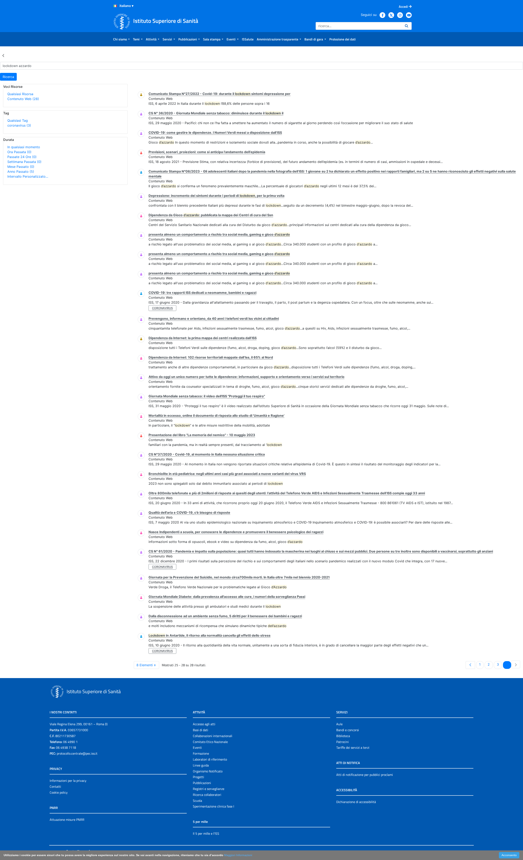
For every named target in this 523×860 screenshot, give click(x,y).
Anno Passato (20, 171)
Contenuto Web (23, 99)
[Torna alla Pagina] (3, 55)
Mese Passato (20, 167)
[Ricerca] (406, 26)
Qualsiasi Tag (17, 120)
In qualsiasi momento (23, 147)
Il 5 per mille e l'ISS (206, 833)
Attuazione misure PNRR (67, 819)
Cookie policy (59, 792)
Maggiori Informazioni (238, 855)
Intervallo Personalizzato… (27, 176)
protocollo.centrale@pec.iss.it (77, 753)
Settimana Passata (24, 162)
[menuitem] (121, 39)
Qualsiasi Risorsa (20, 94)
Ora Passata (19, 152)
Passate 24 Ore (22, 157)
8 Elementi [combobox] (144, 665)
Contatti (55, 786)
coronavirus (19, 125)
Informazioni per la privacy (68, 780)
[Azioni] (115, 6)
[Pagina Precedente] (470, 665)
